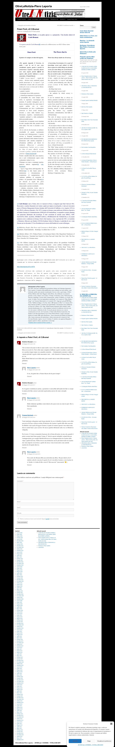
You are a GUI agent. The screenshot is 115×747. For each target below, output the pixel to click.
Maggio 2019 (19, 618)
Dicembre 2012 (20, 733)
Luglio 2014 (19, 705)
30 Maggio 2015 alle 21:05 (28, 344)
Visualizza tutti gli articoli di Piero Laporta (40, 322)
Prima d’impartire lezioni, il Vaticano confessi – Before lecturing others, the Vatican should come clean (89, 77)
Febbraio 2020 (20, 610)
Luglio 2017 (19, 649)
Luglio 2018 (19, 631)
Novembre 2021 (20, 581)
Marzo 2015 (19, 692)
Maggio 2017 (19, 652)
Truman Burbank (27, 415)
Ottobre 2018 (19, 626)
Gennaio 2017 (20, 658)
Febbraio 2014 (20, 713)
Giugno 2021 (19, 584)
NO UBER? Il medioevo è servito (66, 25)
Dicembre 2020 (20, 594)
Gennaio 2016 (20, 678)
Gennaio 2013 (20, 731)
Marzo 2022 (19, 574)
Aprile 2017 (19, 654)
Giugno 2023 (19, 553)
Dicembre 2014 (20, 697)
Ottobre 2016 (19, 663)
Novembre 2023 (20, 547)
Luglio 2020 (19, 602)
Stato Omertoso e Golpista (87, 113)
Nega (88, 741)
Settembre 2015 (20, 683)
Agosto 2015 (19, 684)
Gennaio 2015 (20, 696)
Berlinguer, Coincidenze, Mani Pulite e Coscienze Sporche (87, 46)
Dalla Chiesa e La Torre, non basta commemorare (88, 36)
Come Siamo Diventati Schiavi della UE (86, 31)
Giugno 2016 (19, 670)
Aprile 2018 (19, 636)
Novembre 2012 (20, 734)
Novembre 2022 (20, 563)
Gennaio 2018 (20, 639)
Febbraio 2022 (20, 576)
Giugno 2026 (19, 536)
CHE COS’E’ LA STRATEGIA (88, 247)
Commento (20, 481)
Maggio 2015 (19, 689)
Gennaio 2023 (20, 560)
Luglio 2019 (19, 615)
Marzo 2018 (19, 637)
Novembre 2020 (20, 595)
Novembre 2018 (20, 625)
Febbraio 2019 (20, 620)
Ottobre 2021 (19, 582)
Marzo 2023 (19, 557)
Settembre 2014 (20, 702)
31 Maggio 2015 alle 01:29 (33, 369)
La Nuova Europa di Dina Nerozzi (88, 153)
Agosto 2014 (19, 704)
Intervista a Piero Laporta (86, 106)
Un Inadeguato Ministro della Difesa (89, 216)
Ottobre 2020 (19, 597)
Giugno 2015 (19, 688)
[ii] (38, 164)
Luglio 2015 (19, 686)
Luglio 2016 (19, 668)
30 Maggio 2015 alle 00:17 (28, 385)
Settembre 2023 (20, 550)
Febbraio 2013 (20, 730)
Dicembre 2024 (20, 540)
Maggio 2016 (19, 671)
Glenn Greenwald (31, 153)
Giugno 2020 (19, 603)
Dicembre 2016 (20, 660)
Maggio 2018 (19, 634)
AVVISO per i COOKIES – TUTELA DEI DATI (90, 745)
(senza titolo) (84, 448)
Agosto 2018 (19, 629)
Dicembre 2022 (20, 561)
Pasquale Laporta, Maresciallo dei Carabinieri (87, 57)
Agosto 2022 (19, 566)
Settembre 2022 (20, 565)
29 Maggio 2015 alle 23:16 (28, 417)
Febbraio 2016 (20, 676)
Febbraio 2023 (20, 558)
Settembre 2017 (20, 646)
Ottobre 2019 (19, 612)
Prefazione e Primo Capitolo (87, 94)
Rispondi (24, 363)
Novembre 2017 (20, 642)
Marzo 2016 (19, 675)
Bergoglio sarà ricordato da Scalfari (26, 25)
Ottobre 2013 (19, 718)
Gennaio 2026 (20, 537)
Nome (19, 501)
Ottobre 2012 (19, 736)
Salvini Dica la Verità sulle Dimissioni (88, 52)
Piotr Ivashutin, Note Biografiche (88, 147)
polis (35, 328)
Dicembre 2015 (20, 679)
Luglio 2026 (19, 534)
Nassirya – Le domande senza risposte (87, 41)
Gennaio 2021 (20, 592)
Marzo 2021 (19, 589)
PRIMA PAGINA (21, 19)
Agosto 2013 (19, 721)
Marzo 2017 (19, 655)
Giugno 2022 (19, 570)
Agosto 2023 (19, 552)
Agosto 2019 (19, 613)
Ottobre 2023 (19, 549)
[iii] (25, 171)
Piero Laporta (36, 31)
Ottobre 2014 (19, 700)
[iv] (42, 179)
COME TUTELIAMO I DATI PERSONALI (38, 19)
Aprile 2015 (19, 691)
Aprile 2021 (19, 587)
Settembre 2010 (20, 739)
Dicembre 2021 (20, 579)
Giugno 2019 (19, 616)
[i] (39, 44)
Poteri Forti (56, 328)
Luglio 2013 (19, 723)
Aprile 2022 (19, 573)
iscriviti (47, 519)
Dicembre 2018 (20, 623)
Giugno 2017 (19, 650)
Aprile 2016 (19, 673)
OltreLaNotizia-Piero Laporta (33, 6)
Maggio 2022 (19, 571)
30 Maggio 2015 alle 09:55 (33, 400)
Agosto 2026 (19, 532)
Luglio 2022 (19, 568)
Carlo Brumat (50, 328)
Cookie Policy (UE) (72, 19)
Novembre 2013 (20, 717)
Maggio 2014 (19, 709)
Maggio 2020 (19, 605)
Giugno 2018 (19, 633)
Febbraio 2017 (20, 657)
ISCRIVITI (62, 19)
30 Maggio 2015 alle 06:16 (33, 454)
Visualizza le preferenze (104, 741)
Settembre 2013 (20, 720)
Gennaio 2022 (20, 578)
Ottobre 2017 (19, 644)
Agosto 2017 (19, 647)
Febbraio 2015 (20, 694)
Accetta (75, 741)
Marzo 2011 (19, 738)
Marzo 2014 (19, 712)
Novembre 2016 (20, 662)
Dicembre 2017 (20, 641)
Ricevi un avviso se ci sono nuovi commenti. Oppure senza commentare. (39, 519)
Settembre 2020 (20, 599)
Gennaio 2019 (20, 621)
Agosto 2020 (19, 600)
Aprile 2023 (19, 555)
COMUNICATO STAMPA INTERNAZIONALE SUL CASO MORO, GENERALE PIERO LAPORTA (89, 68)
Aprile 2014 (19, 710)
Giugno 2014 (19, 707)
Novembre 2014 (20, 699)
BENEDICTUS (54, 19)
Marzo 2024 (19, 542)
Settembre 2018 (20, 628)
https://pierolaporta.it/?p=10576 (26, 266)
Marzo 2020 (19, 608)
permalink (19, 329)
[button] (111, 724)
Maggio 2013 (19, 725)
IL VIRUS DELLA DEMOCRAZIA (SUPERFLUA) (88, 295)
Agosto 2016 (19, 667)
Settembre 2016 (20, 665)
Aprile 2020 (19, 607)
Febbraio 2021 (20, 591)
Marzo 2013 (19, 728)
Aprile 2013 (19, 726)
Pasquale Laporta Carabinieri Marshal (89, 100)
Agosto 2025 (19, 539)
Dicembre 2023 (20, 545)
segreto (61, 328)
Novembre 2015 (20, 681)
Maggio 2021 (19, 586)
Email (19, 507)
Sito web (19, 513)
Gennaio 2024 (20, 544)
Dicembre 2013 (20, 715)
